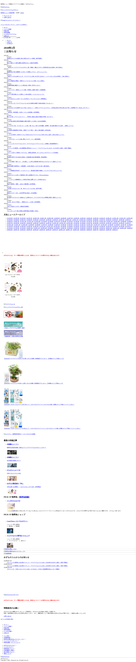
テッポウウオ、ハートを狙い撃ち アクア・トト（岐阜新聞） (24, 139)
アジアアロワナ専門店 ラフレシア (18, 536)
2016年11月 (109, 221)
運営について (7, 653)
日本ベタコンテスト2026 (14, 473)
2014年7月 (44, 225)
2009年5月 (29, 229)
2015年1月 (128, 223)
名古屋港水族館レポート (14, 460)
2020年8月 (63, 218)
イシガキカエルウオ (13, 501)
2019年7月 (23, 220)
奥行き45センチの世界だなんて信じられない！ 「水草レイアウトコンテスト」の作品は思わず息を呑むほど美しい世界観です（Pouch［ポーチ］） (48, 107)
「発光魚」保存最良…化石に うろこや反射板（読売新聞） (23, 112)
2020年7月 (70, 218)
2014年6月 (50, 225)
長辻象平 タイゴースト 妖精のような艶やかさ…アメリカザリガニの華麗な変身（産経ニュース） (34, 197)
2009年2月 (48, 229)
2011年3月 (16, 228)
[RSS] (22, 13)
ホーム (6, 27)
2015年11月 (62, 223)
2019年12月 (115, 218)
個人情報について (9, 652)
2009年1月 (55, 229)
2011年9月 (115, 226)
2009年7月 (16, 229)
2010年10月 (43, 228)
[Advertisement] (15, 240)
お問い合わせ (7, 17)
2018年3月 (128, 220)
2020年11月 (43, 218)
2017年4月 (76, 221)
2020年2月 (102, 218)
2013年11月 (96, 225)
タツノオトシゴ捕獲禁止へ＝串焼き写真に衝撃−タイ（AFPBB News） (26, 179)
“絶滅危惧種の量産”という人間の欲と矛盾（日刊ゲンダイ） (24, 85)
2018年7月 (102, 220)
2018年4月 (121, 220)
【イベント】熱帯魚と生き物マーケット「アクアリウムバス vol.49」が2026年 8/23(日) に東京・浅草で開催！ (37, 562)
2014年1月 (82, 225)
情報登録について (9, 648)
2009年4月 (35, 229)
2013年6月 (130, 225)
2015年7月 (89, 223)
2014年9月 (31, 225)
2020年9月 (57, 218)
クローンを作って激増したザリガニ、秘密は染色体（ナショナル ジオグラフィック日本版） (33, 152)
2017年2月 (89, 221)
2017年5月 (70, 221)
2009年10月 (123, 228)
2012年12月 (42, 226)
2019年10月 (129, 218)
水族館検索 (7, 637)
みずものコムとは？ (9, 645)
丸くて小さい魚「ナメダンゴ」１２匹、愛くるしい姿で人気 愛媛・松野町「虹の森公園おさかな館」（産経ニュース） (40, 125)
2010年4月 (82, 228)
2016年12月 (102, 221)
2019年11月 (122, 218)
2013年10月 (103, 225)
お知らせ (6, 35)
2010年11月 (36, 228)
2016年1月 (48, 223)
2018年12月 (68, 220)
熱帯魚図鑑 (7, 32)
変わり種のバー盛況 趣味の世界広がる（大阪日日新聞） (23, 63)
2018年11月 (75, 220)
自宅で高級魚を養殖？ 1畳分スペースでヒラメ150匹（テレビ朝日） (26, 81)
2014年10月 (24, 225)
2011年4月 (10, 228)
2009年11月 (116, 228)
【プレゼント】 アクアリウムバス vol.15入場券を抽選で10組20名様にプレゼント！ (30, 103)
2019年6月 (29, 220)
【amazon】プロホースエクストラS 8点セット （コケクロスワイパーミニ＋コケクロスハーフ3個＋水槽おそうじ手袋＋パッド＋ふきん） (42, 428)
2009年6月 (23, 229)
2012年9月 (63, 226)
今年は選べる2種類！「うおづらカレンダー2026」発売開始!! (24, 486)
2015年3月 (115, 223)
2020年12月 (36, 218)
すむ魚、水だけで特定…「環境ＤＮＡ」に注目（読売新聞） (24, 202)
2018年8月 (95, 220)
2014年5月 (57, 225)
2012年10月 (56, 226)
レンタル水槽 (7, 631)
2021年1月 (29, 218)
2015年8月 (82, 223)
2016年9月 (123, 221)
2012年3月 (95, 226)
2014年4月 (63, 225)
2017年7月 (57, 221)
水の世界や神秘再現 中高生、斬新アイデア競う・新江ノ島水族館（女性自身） (29, 130)
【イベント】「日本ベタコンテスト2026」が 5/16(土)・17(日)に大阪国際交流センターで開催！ (33, 569)
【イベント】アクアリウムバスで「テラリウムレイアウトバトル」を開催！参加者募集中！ (33, 143)
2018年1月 (16, 221)
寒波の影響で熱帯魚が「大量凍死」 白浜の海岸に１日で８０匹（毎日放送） (28, 166)
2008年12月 (62, 229)
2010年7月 (63, 228)
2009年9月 (130, 228)
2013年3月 (23, 226)
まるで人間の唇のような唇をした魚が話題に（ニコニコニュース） (26, 94)
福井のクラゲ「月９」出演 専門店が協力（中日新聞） (22, 193)
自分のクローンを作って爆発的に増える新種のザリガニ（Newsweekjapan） (28, 175)
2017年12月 (23, 221)
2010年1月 (102, 228)
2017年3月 (82, 221)
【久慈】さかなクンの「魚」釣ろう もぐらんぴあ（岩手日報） (24, 188)
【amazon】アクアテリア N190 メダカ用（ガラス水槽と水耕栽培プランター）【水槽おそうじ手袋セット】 (34, 358)
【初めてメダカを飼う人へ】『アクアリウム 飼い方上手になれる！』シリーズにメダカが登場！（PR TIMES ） (38, 76)
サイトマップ (7, 15)
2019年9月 (10, 220)
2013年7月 (123, 225)
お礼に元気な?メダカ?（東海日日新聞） (18, 206)
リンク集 (6, 636)
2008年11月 (69, 229)
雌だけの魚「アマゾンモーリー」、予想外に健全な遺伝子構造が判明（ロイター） (30, 116)
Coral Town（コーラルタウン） (17, 521)
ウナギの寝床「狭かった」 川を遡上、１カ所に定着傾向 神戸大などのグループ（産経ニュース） (34, 161)
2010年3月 (89, 228)
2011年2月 (23, 228)
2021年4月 (10, 218)
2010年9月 (50, 228)
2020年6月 (76, 218)
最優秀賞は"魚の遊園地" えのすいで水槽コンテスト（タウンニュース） (27, 72)
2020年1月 (108, 218)
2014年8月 (37, 225)
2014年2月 (76, 225)
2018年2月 (10, 221)
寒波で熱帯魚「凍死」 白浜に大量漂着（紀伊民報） (21, 184)
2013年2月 (29, 226)
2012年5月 (82, 226)
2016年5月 (23, 223)
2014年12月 (10, 225)
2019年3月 (48, 220)
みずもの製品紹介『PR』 (15, 483)
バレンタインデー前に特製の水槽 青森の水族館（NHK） (23, 211)
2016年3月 (35, 223)
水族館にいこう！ (13, 444)
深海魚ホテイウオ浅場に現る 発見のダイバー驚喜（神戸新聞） (24, 58)
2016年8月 (130, 221)
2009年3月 (42, 229)
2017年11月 (30, 221)
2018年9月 (89, 220)
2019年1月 (61, 220)
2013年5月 (10, 226)
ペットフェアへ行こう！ (11, 640)
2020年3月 (95, 218)
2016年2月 (42, 223)
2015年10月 (69, 223)
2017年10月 (37, 221)
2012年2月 (102, 226)
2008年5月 (108, 229)
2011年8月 (121, 226)
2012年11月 (49, 226)
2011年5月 (128, 226)
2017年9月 (44, 221)
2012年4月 (89, 226)
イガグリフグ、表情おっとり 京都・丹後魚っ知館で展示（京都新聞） (26, 89)
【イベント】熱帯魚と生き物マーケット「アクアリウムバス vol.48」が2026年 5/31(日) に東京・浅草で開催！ (37, 565)
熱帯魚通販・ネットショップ (12, 642)
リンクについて (8, 647)
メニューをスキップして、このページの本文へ (14, 24)
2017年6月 (63, 221)
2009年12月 (109, 228)
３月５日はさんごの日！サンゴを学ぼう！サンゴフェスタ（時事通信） (27, 98)
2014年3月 (70, 225)
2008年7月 (95, 229)
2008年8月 (89, 229)
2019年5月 (35, 220)
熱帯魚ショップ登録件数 (7, 12)
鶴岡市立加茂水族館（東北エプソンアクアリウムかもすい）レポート (26, 447)
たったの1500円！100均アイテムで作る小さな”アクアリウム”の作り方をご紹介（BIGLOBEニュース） (36, 134)
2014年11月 (17, 225)
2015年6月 (95, 223)
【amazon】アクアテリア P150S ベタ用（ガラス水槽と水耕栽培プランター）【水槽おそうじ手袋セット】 (33, 383)
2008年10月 (76, 229)
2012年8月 (70, 226)
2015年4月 (108, 223)
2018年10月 (82, 220)
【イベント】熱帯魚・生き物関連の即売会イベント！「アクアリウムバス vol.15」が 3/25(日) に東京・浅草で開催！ (39, 148)
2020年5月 (82, 218)
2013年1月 (35, 226)
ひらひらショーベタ (13, 470)
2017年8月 (50, 221)
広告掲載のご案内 (9, 650)
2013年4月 (16, 226)
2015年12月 (55, 223)
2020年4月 (89, 218)
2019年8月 (16, 220)
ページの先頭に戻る (7, 619)
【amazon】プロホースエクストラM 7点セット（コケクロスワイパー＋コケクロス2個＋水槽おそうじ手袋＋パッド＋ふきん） (39, 404)
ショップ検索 (7, 29)
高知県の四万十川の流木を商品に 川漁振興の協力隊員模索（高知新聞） (27, 157)
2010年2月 (95, 228)
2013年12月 (89, 225)
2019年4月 (42, 220)
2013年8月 (117, 225)
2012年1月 (108, 226)
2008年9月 (82, 229)
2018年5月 (115, 220)
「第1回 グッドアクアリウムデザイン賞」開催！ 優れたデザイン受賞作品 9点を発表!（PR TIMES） (35, 67)
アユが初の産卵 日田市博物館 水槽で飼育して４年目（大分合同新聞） (27, 121)
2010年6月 (70, 228)
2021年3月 (16, 218)
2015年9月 (76, 223)
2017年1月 (95, 221)
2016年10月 (116, 221)
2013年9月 (110, 225)
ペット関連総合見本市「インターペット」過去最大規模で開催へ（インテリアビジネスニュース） (34, 170)
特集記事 (6, 30)
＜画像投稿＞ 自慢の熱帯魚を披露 (13, 336)
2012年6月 (76, 226)
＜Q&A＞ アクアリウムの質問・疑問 (14, 328)
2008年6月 (102, 229)
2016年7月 (10, 223)
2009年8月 (10, 229)
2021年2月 (23, 218)
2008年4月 (115, 229)
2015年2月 (121, 223)
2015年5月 (102, 223)
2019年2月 (55, 220)
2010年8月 (57, 228)
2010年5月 (76, 228)
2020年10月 (50, 218)
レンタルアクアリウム (10, 34)
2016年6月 (16, 223)
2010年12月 (29, 228)
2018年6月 (108, 220)
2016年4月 (29, 223)
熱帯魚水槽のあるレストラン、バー (14, 639)
